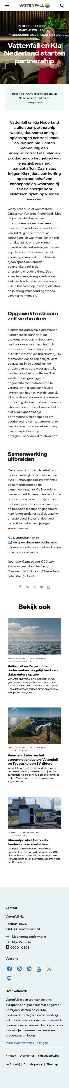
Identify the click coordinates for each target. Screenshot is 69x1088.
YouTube (39, 969)
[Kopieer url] (49, 587)
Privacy (11, 1055)
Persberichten (31, 26)
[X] (34, 587)
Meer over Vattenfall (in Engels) (27, 1043)
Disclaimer (27, 1055)
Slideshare (10, 979)
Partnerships (31, 30)
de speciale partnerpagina (31, 542)
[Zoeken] (63, 5)
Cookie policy (33, 1064)
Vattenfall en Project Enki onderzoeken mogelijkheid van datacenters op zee (33, 670)
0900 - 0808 (19, 947)
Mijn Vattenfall (22, 942)
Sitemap (52, 1064)
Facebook (10, 969)
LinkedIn (29, 969)
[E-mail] (42, 587)
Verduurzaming (31, 833)
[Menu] (7, 5)
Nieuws (12, 833)
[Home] (34, 5)
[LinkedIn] (27, 587)
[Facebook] (20, 587)
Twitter (49, 969)
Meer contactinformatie (29, 936)
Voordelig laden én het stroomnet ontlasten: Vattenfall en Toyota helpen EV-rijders (33, 759)
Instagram (19, 969)
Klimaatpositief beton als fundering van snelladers (28, 842)
